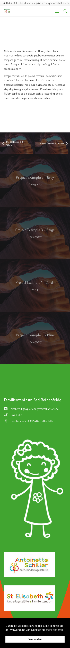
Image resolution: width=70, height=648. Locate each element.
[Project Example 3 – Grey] (35, 180)
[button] (65, 11)
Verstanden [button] (35, 639)
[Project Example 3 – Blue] (35, 338)
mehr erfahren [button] (54, 629)
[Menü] (57, 11)
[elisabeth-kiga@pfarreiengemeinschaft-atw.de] (7, 409)
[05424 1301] (7, 415)
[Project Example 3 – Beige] (35, 233)
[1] (35, 598)
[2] (35, 564)
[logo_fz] (7, 11)
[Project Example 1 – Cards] (35, 285)
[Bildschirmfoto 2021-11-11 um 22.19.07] (35, 486)
